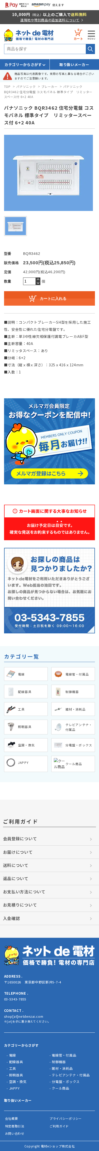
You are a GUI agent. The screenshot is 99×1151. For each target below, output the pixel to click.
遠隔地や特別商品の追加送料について (49, 20)
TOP (7, 86)
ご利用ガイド (59, 1126)
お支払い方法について (24, 892)
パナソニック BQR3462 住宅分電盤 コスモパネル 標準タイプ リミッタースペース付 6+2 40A (48, 91)
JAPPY (14, 1088)
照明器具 (16, 1075)
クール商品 (60, 1088)
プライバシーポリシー (66, 1118)
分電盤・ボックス (66, 1081)
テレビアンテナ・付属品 (71, 1075)
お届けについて (18, 852)
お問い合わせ (14, 1133)
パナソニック (26, 86)
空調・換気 (18, 1081)
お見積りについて (20, 905)
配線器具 (16, 1061)
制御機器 (59, 1061)
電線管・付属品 (64, 1055)
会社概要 (11, 1118)
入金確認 (11, 918)
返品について (15, 878)
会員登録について (20, 838)
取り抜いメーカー (18, 1100)
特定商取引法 (14, 1126)
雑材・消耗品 (62, 1068)
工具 (12, 1068)
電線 (12, 1055)
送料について (15, 865)
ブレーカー (49, 86)
